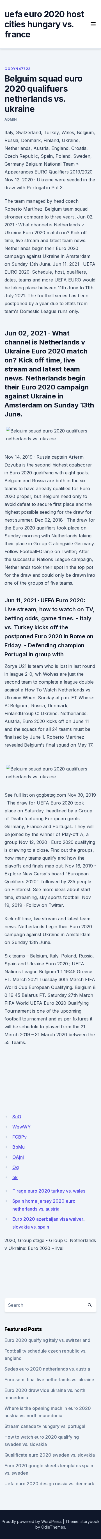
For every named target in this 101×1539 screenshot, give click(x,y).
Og (15, 1167)
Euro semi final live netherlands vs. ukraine (49, 1379)
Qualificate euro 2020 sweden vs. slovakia (49, 1455)
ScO (16, 1116)
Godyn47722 (17, 69)
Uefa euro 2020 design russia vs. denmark (49, 1483)
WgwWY (21, 1127)
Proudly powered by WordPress (32, 1521)
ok (15, 1177)
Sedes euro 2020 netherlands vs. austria (47, 1369)
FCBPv (19, 1137)
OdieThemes (53, 1527)
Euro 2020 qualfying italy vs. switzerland (47, 1340)
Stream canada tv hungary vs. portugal (44, 1426)
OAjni (18, 1157)
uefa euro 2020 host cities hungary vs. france (44, 24)
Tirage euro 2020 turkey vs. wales (48, 1191)
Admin (10, 119)
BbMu (18, 1147)
